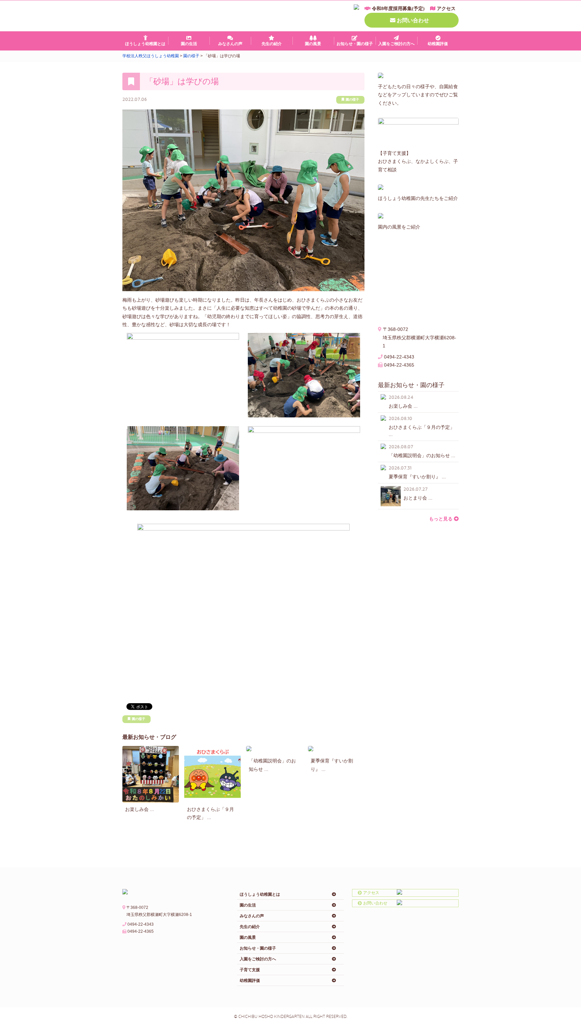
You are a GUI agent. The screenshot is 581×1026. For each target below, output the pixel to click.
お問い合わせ (413, 20)
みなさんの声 (230, 43)
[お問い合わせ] (377, 903)
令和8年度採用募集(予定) (398, 8)
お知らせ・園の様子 (355, 43)
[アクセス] (377, 892)
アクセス (446, 8)
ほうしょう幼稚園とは (145, 43)
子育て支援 (250, 969)
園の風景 (313, 43)
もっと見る (441, 518)
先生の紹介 (272, 43)
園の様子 (352, 99)
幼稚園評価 (438, 43)
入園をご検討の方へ (396, 43)
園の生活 (189, 43)
